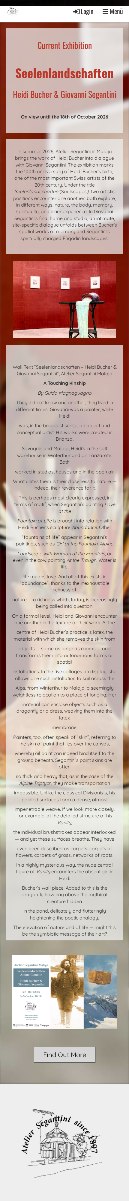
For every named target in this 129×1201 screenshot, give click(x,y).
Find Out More (64, 1055)
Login (87, 11)
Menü (115, 11)
